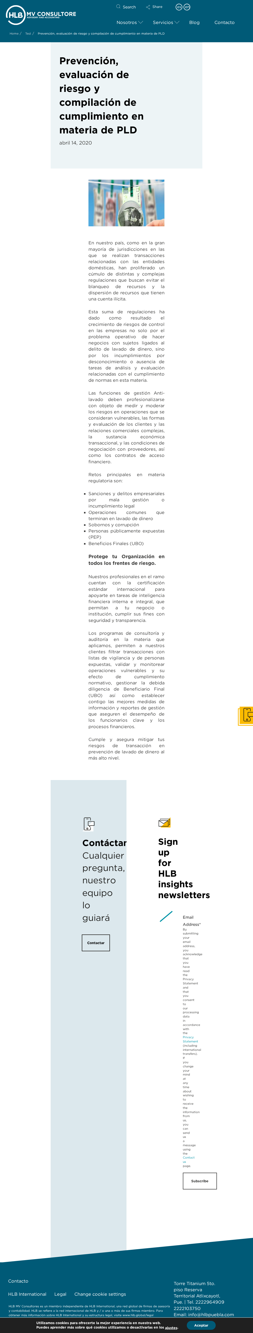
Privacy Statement (190, 1039)
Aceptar (201, 1325)
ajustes (171, 1328)
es (179, 7)
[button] (158, 10)
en (187, 7)
